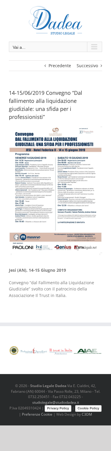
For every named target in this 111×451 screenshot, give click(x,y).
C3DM (87, 414)
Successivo (87, 65)
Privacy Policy (58, 408)
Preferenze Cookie (37, 414)
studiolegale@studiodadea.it (55, 402)
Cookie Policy (88, 408)
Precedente (60, 65)
